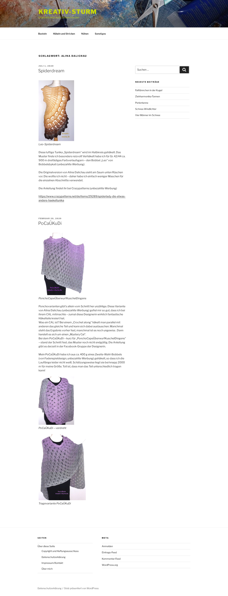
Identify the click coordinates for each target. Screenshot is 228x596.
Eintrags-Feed (109, 552)
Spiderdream (51, 70)
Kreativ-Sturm (68, 11)
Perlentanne (141, 102)
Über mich (47, 568)
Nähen (84, 33)
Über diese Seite (46, 546)
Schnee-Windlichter (145, 108)
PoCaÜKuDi (50, 223)
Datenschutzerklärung (53, 557)
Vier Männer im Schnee (147, 115)
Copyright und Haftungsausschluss (60, 551)
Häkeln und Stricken (64, 33)
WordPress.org (110, 564)
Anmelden (107, 546)
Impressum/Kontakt (52, 562)
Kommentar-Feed (111, 558)
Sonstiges (100, 33)
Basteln (42, 33)
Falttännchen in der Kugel (148, 90)
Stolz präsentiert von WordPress (81, 588)
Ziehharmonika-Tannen (147, 96)
